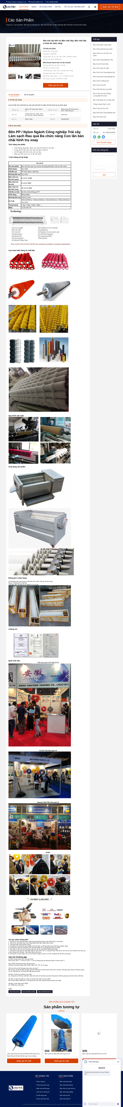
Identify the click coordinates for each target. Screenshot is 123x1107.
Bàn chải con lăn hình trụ (31, 25)
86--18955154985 (52, 2)
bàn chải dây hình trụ (44, 991)
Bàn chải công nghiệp (66, 1092)
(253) (102, 54)
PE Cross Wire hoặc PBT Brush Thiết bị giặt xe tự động (61, 1055)
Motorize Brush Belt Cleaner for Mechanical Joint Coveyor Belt (99, 1055)
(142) (102, 49)
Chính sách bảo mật (43, 1099)
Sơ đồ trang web (42, 1095)
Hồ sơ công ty (41, 1081)
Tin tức (58, 7)
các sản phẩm (18, 25)
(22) (99, 85)
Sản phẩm (23, 7)
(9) (101, 104)
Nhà (14, 7)
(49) (103, 100)
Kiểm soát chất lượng (43, 1088)
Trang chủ (9, 25)
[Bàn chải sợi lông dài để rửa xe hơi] (24, 1033)
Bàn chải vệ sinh (65, 1095)
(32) (104, 72)
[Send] (118, 1104)
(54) (102, 95)
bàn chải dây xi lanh (29, 991)
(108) (102, 45)
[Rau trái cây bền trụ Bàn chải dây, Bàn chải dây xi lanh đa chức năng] (24, 55)
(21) (100, 108)
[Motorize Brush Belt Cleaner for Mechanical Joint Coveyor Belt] (99, 1033)
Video (34, 7)
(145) (103, 60)
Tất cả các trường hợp (74, 7)
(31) (101, 81)
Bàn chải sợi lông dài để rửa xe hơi (19, 1054)
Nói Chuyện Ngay (104, 142)
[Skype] (94, 137)
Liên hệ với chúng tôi (43, 1092)
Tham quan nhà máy (43, 1085)
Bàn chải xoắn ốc (65, 1099)
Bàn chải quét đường (66, 1085)
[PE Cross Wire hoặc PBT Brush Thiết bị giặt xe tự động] (61, 1033)
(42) (104, 112)
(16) (99, 117)
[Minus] (118, 1062)
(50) (102, 89)
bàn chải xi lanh (14, 991)
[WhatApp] (99, 137)
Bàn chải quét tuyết (66, 1081)
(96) (100, 64)
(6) (104, 76)
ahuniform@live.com (36, 2)
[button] (9, 1036)
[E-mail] (103, 137)
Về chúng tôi (44, 7)
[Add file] (85, 1104)
